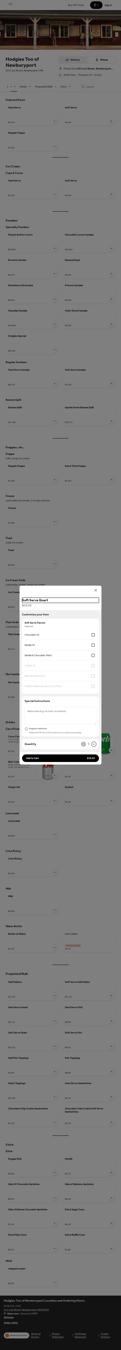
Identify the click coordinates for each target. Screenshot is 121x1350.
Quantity (30, 744)
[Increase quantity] (93, 744)
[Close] (96, 590)
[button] (60, 758)
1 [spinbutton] (88, 744)
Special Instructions (37, 701)
